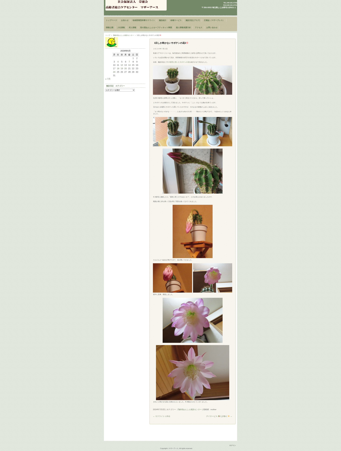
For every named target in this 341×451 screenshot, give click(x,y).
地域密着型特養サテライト (144, 20)
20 (125, 68)
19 (122, 68)
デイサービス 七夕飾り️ (219, 416)
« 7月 (108, 79)
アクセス (198, 28)
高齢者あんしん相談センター (189, 409)
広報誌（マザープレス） (214, 20)
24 (114, 72)
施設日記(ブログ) (193, 20)
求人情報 (132, 28)
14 (129, 65)
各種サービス (176, 20)
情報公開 (109, 28)
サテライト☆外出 (161, 416)
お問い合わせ (212, 28)
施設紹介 (162, 20)
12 (122, 65)
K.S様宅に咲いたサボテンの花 (178, 62)
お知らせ (125, 20)
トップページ (111, 20)
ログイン (232, 445)
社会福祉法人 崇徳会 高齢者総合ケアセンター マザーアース (136, 5)
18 (118, 68)
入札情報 (121, 28)
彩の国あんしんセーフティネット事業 (156, 28)
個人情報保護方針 (183, 28)
